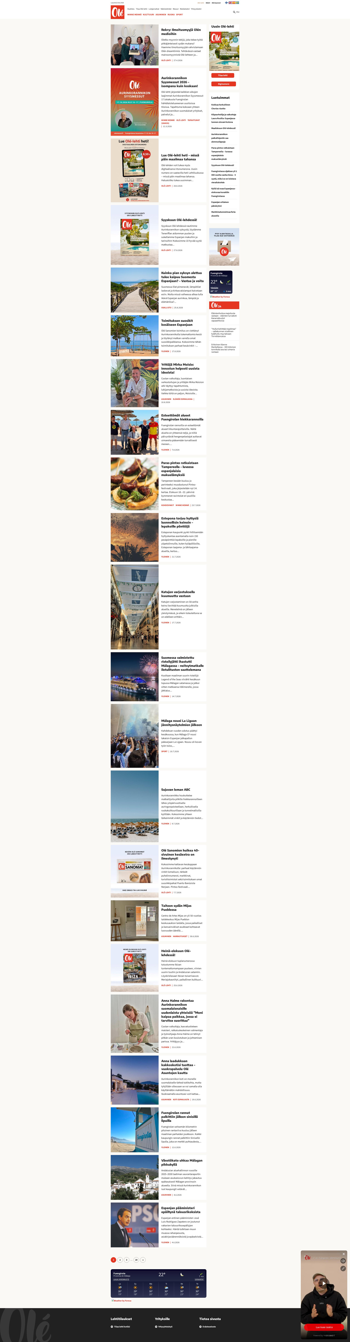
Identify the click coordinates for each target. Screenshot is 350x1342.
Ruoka (171, 14)
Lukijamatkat (154, 9)
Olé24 (208, 3)
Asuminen (161, 14)
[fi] (227, 2)
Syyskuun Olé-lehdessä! (222, 165)
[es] (234, 2)
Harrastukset (180, 936)
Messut (176, 9)
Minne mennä (134, 14)
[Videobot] (324, 1294)
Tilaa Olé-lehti (141, 9)
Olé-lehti (201, 3)
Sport (179, 14)
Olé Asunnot (216, 3)
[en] (230, 2)
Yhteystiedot (196, 9)
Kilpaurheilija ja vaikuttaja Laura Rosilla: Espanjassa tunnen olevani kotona (223, 118)
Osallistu (131, 9)
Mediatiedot (185, 9)
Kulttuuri (148, 14)
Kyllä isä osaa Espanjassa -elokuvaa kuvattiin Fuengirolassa (223, 192)
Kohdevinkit (167, 505)
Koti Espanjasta (181, 1099)
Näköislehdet (166, 9)
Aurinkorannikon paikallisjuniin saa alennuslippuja (219, 138)
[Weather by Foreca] (121, 1300)
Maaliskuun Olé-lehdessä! (223, 128)
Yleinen (165, 351)
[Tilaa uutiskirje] (224, 247)
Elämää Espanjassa (182, 399)
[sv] (237, 2)
